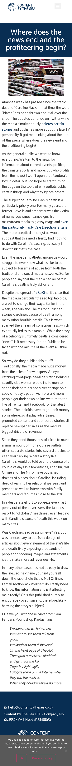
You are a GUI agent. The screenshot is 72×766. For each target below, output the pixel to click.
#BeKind (42, 293)
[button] (58, 6)
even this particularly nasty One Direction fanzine (35, 225)
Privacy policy (42, 758)
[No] (66, 750)
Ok (22, 758)
